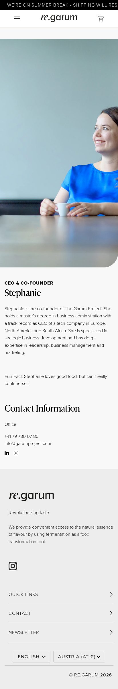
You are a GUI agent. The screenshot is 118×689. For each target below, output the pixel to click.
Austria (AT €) (77, 656)
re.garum (86, 675)
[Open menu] (23, 18)
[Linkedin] (8, 453)
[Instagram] (14, 453)
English (29, 656)
